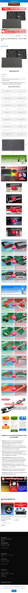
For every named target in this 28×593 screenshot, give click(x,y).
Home (2, 35)
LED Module (18, 35)
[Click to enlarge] (3, 31)
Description (4, 46)
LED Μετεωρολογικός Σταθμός (20, 516)
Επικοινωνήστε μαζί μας (6, 584)
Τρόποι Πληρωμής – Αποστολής (7, 573)
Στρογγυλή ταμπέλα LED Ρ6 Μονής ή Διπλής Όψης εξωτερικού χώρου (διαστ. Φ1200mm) (6, 518)
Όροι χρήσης (3, 576)
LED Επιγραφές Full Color (6, 522)
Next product (26, 36)
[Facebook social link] (10, 1)
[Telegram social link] (17, 1)
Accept (14, 590)
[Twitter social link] (12, 1)
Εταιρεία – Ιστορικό (5, 572)
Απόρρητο (3, 574)
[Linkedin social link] (15, 1)
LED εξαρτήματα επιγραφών (9, 35)
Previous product (23, 36)
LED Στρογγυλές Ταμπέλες (6, 523)
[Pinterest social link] (14, 1)
